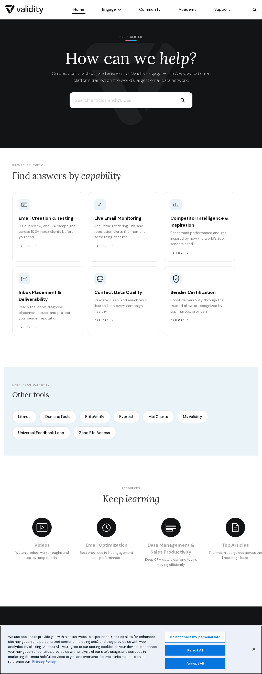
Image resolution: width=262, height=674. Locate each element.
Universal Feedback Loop (41, 432)
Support (222, 9)
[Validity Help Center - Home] (24, 9)
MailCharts (158, 416)
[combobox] (121, 100)
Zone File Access (94, 432)
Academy (187, 9)
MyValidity (192, 416)
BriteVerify (94, 416)
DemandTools (57, 416)
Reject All (195, 650)
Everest (126, 416)
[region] (131, 649)
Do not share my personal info (195, 637)
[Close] (253, 649)
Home (78, 9)
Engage (109, 9)
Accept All (195, 663)
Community (150, 9)
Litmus (24, 416)
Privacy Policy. (44, 661)
